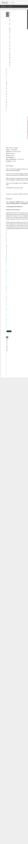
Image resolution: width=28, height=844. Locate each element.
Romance (6, 324)
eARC (6, 298)
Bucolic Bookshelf (6, 271)
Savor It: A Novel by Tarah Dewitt (9, 39)
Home (10, 6)
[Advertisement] (14, 36)
